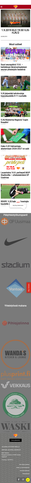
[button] (1, 6)
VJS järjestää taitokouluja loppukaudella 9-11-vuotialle (13, 94)
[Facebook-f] (19, 479)
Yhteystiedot (25, 473)
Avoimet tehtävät (24, 470)
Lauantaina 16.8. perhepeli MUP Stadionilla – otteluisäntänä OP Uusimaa (15, 175)
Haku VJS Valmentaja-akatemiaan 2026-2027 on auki (15, 147)
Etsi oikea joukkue (24, 464)
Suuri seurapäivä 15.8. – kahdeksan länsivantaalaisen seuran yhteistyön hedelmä (14, 67)
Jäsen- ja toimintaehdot (22, 467)
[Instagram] (23, 479)
